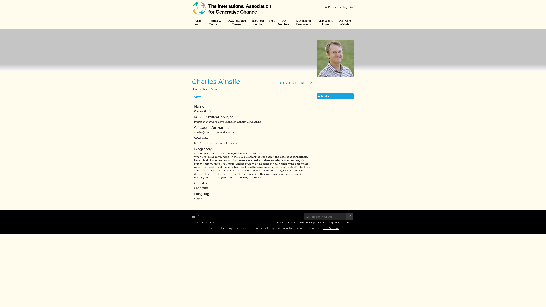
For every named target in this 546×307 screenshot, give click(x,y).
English (198, 198)
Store (272, 20)
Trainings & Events (214, 22)
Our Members (283, 22)
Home (195, 89)
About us (198, 22)
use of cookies (331, 228)
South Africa (201, 188)
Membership (307, 222)
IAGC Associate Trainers (237, 22)
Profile (325, 96)
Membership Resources (303, 22)
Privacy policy (324, 222)
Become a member (258, 22)
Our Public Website (345, 22)
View (197, 96)
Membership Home (325, 22)
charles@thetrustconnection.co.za (214, 132)
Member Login (341, 7)
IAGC (214, 222)
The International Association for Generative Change (239, 8)
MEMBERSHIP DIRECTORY (297, 83)
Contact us (280, 222)
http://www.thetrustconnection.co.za (215, 143)
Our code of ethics (343, 222)
